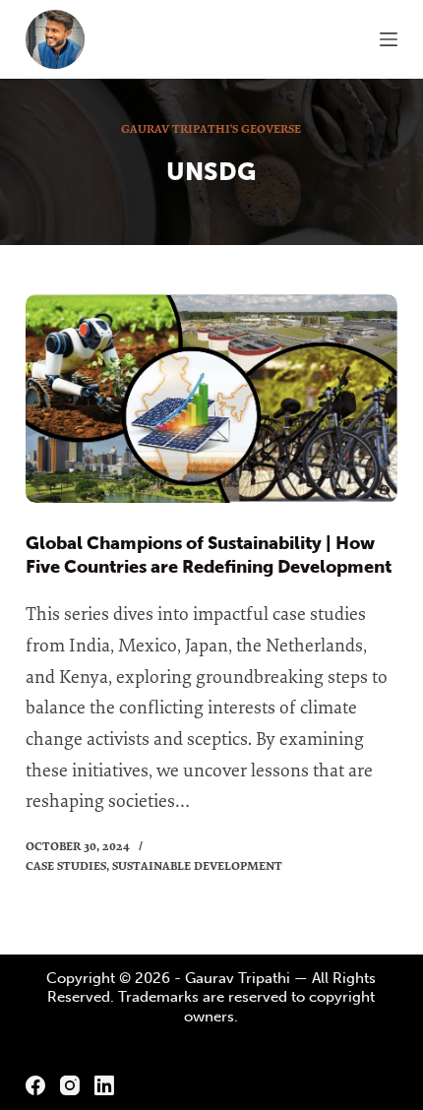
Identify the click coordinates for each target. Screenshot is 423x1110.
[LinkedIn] (104, 1085)
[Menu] (388, 39)
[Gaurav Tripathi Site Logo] (55, 39)
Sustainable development (197, 865)
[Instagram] (70, 1085)
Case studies (66, 865)
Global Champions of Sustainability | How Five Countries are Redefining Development (209, 554)
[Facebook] (35, 1085)
